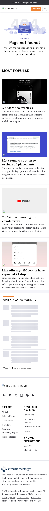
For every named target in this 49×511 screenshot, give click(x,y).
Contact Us (7, 420)
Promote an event (32, 426)
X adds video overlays (17, 108)
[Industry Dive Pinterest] (27, 395)
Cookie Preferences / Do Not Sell (25, 500)
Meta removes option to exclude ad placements (19, 162)
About (5, 411)
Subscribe (36, 9)
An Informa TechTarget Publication (24, 3)
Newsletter (7, 424)
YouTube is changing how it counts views (21, 219)
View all (6, 368)
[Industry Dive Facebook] (10, 395)
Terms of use (23, 497)
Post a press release (21, 368)
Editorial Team (9, 416)
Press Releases (9, 436)
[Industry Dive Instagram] (21, 395)
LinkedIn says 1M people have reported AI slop (23, 272)
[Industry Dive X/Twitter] (16, 395)
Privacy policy (8, 497)
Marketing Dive (31, 450)
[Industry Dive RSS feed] (33, 395)
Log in (27, 431)
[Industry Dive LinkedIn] (4, 395)
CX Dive (28, 445)
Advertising (29, 414)
